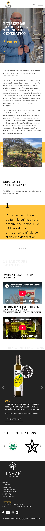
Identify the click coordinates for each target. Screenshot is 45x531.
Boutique (7, 494)
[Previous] (3, 387)
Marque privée (9, 489)
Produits (6, 485)
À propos (5, 482)
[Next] (41, 387)
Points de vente (9, 492)
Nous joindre (8, 496)
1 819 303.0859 (7, 502)
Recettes (7, 487)
